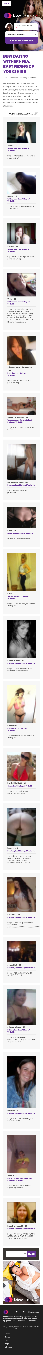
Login (6, 3)
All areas (8, 1347)
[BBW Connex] (19, 21)
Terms (7, 1333)
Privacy (8, 1337)
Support (8, 1340)
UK (6, 77)
